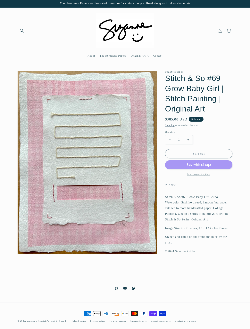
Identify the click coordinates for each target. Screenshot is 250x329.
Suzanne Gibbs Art (36, 321)
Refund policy (79, 321)
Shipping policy (138, 321)
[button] (22, 30)
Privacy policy (97, 321)
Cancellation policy (161, 321)
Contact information (185, 321)
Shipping (170, 125)
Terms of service (117, 321)
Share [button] (172, 185)
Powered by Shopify (57, 321)
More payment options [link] (198, 174)
